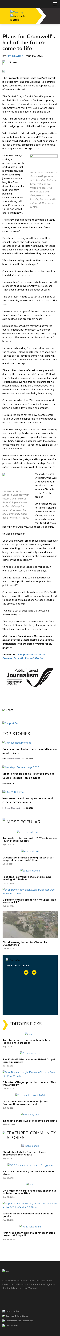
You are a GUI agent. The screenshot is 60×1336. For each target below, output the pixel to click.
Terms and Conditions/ (17, 1316)
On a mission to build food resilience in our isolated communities (29, 1192)
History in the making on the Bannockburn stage (29, 1172)
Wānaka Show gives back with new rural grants (28, 1214)
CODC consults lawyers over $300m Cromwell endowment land (25, 1102)
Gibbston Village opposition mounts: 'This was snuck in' (29, 901)
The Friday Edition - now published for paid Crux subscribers (29, 1060)
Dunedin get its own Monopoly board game (30, 1121)
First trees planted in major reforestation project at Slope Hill (29, 1234)
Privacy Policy (12, 1311)
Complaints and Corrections (19, 1321)
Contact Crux (12, 1325)
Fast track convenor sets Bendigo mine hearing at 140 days (27, 878)
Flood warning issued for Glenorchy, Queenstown (25, 943)
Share (12, 62)
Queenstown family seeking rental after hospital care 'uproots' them (28, 858)
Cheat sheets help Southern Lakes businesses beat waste (24, 1153)
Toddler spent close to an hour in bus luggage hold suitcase (26, 1041)
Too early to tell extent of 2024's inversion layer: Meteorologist (30, 839)
